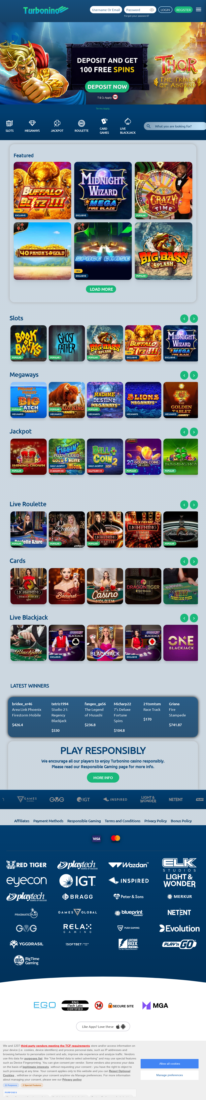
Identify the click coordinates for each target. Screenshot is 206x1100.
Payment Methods (48, 821)
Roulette (82, 130)
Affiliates (21, 821)
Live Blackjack (128, 130)
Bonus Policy (181, 821)
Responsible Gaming (84, 821)
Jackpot (57, 130)
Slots (9, 130)
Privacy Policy (155, 821)
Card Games (104, 130)
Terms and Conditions (122, 821)
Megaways (32, 130)
